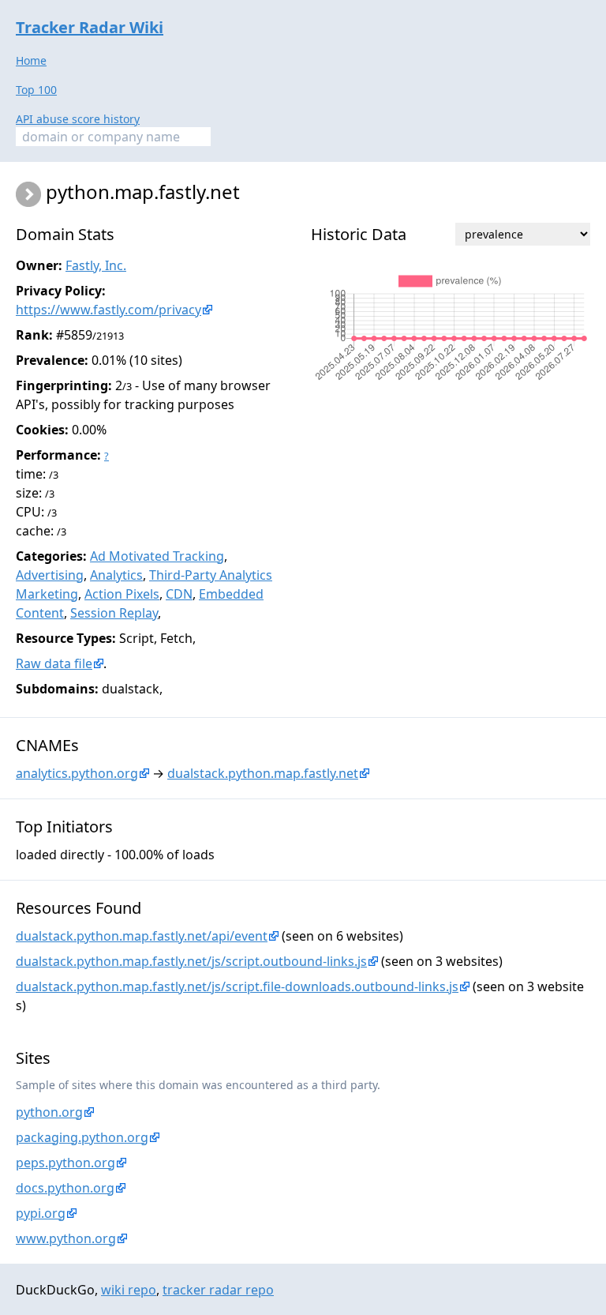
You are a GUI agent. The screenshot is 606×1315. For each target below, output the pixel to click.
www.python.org (66, 1238)
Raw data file (54, 663)
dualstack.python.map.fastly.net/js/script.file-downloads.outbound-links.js (237, 986)
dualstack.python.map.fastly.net (262, 773)
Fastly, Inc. (95, 265)
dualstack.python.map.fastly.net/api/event (141, 936)
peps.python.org (65, 1162)
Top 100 (36, 89)
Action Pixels (121, 594)
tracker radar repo (218, 1289)
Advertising (50, 575)
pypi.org (40, 1213)
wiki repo (128, 1289)
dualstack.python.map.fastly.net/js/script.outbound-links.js (191, 961)
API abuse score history (78, 118)
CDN (179, 594)
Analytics (116, 575)
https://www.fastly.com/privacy (108, 309)
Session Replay (114, 613)
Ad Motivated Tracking (157, 556)
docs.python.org (65, 1188)
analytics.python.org (77, 773)
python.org (49, 1112)
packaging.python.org (82, 1137)
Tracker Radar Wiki (89, 27)
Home (31, 60)
